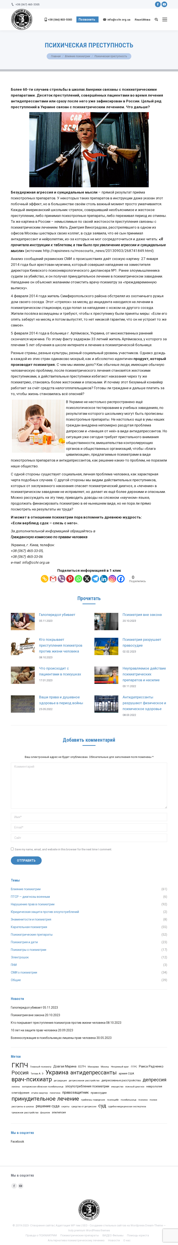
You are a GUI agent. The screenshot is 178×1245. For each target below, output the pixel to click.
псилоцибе (113, 1099)
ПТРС (134, 1066)
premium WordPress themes (92, 1230)
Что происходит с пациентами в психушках (60, 671)
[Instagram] (112, 579)
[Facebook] (121, 579)
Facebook (17, 1141)
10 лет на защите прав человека (34, 1030)
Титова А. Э (37, 1073)
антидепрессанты (93, 1072)
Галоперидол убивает (57, 614)
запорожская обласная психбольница (42, 1086)
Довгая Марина (64, 1066)
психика (143, 1099)
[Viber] (61, 579)
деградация (60, 1080)
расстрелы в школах (23, 1106)
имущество (117, 1086)
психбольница (128, 1099)
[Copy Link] (44, 579)
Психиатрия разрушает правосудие (142, 642)
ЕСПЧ (82, 1066)
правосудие (99, 1092)
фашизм (45, 1112)
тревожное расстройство (25, 1112)
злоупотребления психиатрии (87, 1086)
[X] (87, 579)
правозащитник (75, 1092)
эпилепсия (59, 1112)
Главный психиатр (40, 1066)
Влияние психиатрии (77, 56)
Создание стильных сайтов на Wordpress (117, 1225)
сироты (65, 1106)
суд (102, 1105)
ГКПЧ (20, 1065)
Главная (56, 56)
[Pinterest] (70, 579)
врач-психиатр (32, 1079)
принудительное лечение (45, 1098)
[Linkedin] (104, 579)
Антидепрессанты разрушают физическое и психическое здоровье (144, 703)
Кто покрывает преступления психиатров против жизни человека (60, 645)
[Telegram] (95, 579)
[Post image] (23, 621)
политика (55, 1093)
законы (16, 1086)
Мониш (105, 1066)
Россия (20, 1072)
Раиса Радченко (151, 1066)
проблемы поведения (93, 1099)
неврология (154, 1086)
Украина (56, 1072)
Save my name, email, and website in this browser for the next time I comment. (63, 849)
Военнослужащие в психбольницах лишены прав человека (53, 1038)
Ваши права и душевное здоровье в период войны (61, 700)
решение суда (47, 1106)
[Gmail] (53, 579)
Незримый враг (120, 1066)
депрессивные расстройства (121, 1080)
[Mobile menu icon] (164, 19)
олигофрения (20, 1092)
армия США (126, 1073)
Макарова (93, 1066)
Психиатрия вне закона (142, 614)
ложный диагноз (134, 1086)
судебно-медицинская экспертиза (127, 1106)
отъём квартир (39, 1093)
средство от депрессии (83, 1106)
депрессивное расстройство (84, 1080)
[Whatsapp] (78, 579)
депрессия (154, 1079)
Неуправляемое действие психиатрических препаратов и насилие (144, 674)
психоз (153, 1099)
